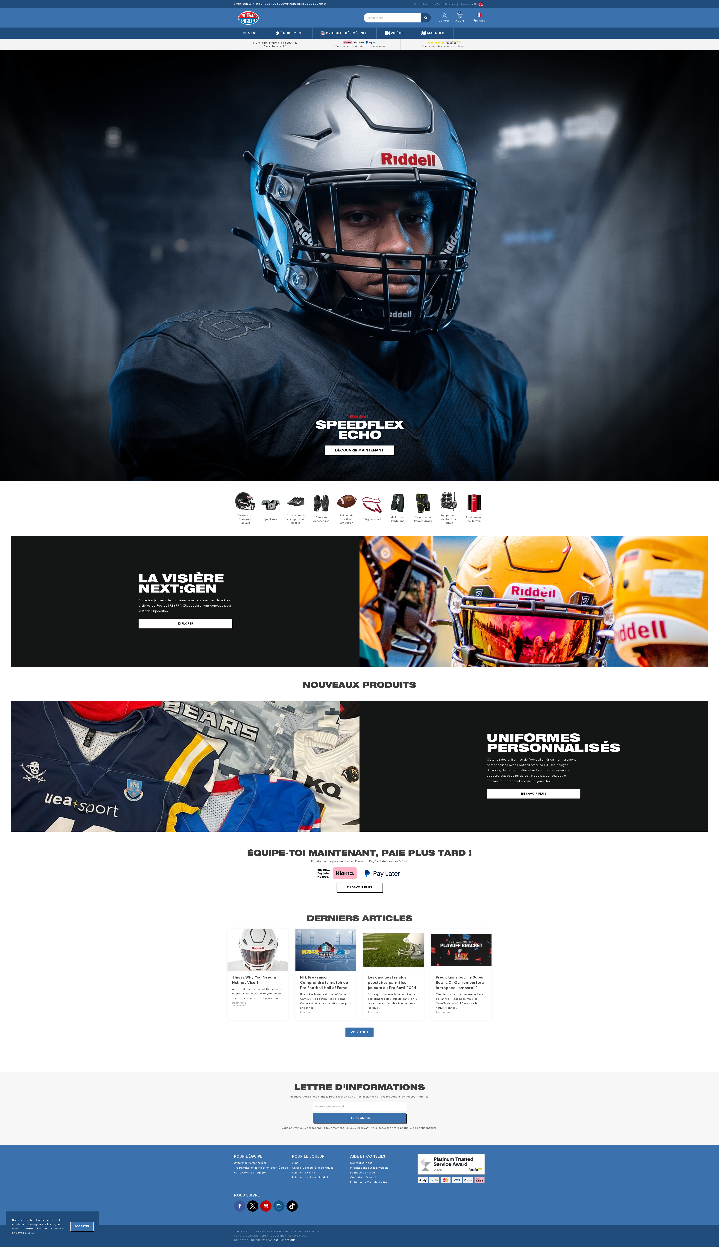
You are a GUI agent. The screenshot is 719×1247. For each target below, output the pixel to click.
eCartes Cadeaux (445, 4)
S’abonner (361, 1118)
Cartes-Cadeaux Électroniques (312, 1167)
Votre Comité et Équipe (250, 1172)
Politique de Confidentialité (368, 1182)
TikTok (292, 1206)
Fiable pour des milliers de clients (443, 46)
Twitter (252, 1206)
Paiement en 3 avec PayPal (310, 1177)
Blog (295, 1162)
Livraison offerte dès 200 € (275, 43)
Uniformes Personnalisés (250, 1162)
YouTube (265, 1206)
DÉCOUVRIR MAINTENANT (359, 450)
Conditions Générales (364, 1177)
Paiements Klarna (303, 1172)
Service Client (422, 4)
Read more (239, 1002)
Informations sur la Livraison (369, 1167)
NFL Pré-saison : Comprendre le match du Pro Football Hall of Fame (324, 982)
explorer (185, 623)
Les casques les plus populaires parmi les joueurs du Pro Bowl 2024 (392, 982)
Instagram (279, 1206)
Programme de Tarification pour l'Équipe (261, 1167)
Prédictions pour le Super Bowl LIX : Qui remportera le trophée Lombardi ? (460, 982)
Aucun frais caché (275, 46)
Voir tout (359, 1032)
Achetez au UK (469, 4)
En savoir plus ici (23, 1232)
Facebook (239, 1206)
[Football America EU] (248, 17)
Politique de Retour (363, 1172)
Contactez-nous (361, 1162)
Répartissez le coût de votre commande (359, 46)
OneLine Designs (284, 1240)
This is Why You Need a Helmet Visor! (254, 980)
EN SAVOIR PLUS (533, 794)
